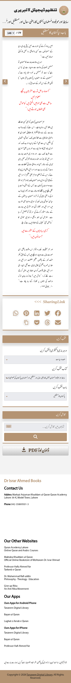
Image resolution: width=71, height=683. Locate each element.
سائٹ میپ (54, 662)
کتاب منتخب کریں (59, 369)
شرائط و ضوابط (31, 662)
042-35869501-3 (20, 504)
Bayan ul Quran (11, 614)
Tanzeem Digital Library (16, 608)
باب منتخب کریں (60, 387)
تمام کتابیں (63, 662)
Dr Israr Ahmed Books (22, 481)
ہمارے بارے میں (10, 662)
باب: (62, 32)
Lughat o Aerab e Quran (16, 621)
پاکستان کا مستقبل (50, 32)
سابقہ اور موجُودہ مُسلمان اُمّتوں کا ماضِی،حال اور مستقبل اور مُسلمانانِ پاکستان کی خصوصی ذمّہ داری (35, 22)
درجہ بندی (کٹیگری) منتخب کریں (53, 351)
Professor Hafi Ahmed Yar (17, 646)
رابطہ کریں (21, 662)
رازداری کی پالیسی (43, 662)
